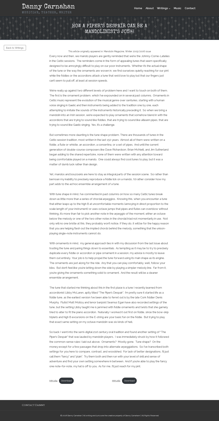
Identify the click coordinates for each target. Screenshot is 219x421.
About (150, 8)
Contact (190, 8)
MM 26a (53, 380)
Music (177, 8)
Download (66, 380)
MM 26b (116, 380)
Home (138, 8)
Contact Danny (33, 405)
